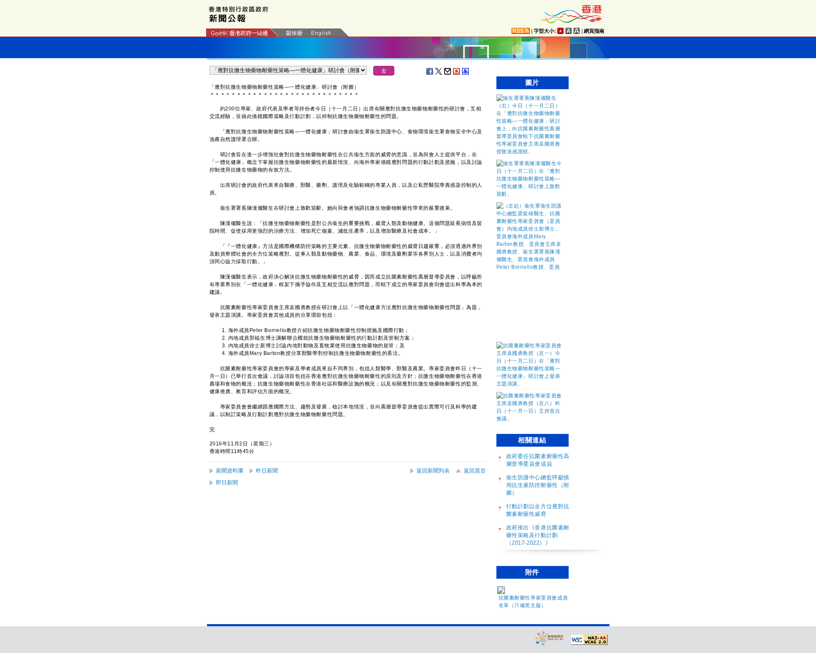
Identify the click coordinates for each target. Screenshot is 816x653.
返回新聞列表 (433, 470)
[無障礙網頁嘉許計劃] (549, 637)
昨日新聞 (267, 470)
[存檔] (457, 71)
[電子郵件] (448, 71)
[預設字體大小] (560, 31)
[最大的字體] (576, 31)
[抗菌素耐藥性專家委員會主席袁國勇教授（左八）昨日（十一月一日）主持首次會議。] (530, 419)
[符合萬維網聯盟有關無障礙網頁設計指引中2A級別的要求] (589, 639)
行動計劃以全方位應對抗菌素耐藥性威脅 (538, 510)
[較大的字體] (568, 31)
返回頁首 (475, 470)
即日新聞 (227, 482)
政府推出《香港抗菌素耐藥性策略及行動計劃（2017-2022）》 (538, 535)
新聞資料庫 (230, 470)
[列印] (466, 71)
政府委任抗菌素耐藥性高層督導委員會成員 (538, 460)
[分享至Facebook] (430, 71)
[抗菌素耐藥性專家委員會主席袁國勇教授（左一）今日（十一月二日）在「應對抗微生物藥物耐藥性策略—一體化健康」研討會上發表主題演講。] (530, 384)
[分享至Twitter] (439, 71)
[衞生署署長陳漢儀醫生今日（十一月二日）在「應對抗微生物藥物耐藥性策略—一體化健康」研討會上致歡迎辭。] (530, 194)
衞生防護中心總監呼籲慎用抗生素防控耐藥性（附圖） (538, 485)
